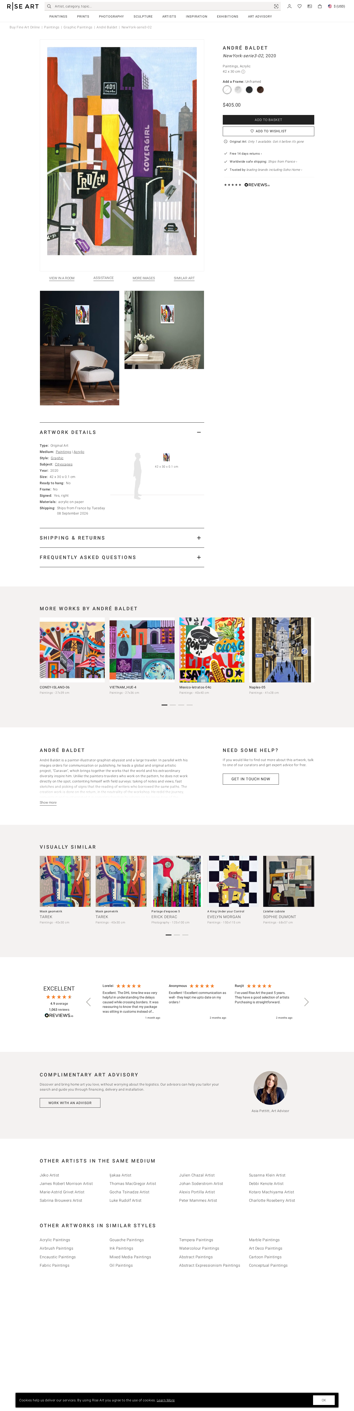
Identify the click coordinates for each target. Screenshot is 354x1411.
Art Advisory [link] (260, 16)
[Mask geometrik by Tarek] (65, 881)
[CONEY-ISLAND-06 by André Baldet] (72, 649)
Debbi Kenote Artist (266, 1183)
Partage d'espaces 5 (165, 911)
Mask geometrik (51, 911)
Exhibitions (227, 16)
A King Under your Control (225, 911)
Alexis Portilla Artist (197, 1192)
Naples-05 (257, 687)
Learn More (166, 1400)
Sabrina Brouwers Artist (61, 1200)
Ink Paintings (121, 1248)
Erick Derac (164, 917)
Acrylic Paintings (55, 1240)
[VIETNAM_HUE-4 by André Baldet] (142, 649)
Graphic (57, 458)
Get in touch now (250, 779)
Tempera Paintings (196, 1240)
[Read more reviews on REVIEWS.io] (59, 1016)
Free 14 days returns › (246, 153)
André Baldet (107, 27)
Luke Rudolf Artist (126, 1200)
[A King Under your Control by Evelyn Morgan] (232, 881)
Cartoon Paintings (265, 1257)
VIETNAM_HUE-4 (123, 687)
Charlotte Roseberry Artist (272, 1200)
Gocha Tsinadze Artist (130, 1192)
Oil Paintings (121, 1265)
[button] (88, 1002)
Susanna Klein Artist (267, 1175)
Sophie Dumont (279, 917)
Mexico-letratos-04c (195, 687)
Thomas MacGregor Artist (133, 1183)
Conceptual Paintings (268, 1265)
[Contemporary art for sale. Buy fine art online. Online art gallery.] (23, 6)
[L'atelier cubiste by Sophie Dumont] (288, 881)
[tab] (122, 432)
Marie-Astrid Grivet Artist (62, 1192)
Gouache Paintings (127, 1240)
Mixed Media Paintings (130, 1257)
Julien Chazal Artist (197, 1175)
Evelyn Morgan (224, 917)
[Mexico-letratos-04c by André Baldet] (211, 649)
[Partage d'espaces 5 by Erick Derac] (177, 881)
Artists (169, 16)
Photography (111, 16)
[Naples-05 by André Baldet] (281, 649)
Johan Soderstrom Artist (201, 1183)
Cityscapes (63, 464)
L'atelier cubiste (274, 911)
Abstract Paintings (196, 1257)
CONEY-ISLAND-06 (55, 687)
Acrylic (79, 452)
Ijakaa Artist (120, 1175)
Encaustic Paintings (58, 1257)
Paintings (58, 16)
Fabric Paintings (54, 1265)
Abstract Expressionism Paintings (209, 1265)
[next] (309, 651)
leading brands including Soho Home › (274, 170)
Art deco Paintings (265, 1248)
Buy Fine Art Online (25, 27)
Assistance (103, 278)
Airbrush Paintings (56, 1248)
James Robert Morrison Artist (66, 1183)
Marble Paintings (264, 1240)
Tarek (46, 917)
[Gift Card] (310, 5)
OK (324, 1400)
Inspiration (196, 16)
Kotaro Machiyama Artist (271, 1192)
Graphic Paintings (78, 27)
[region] (197, 1002)
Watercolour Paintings (199, 1248)
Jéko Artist (49, 1175)
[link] (276, 6)
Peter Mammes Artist (198, 1200)
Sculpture (143, 16)
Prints (83, 16)
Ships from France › (282, 161)
